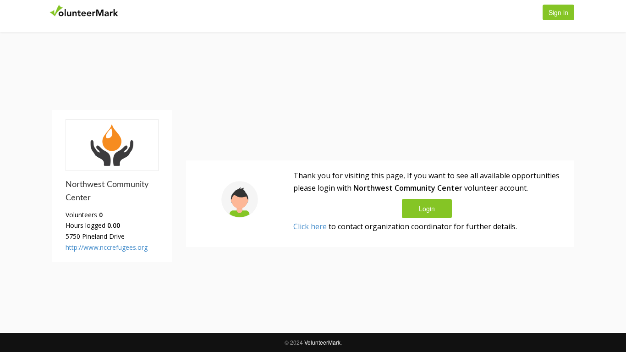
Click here (310, 226)
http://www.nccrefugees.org (107, 247)
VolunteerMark (322, 342)
